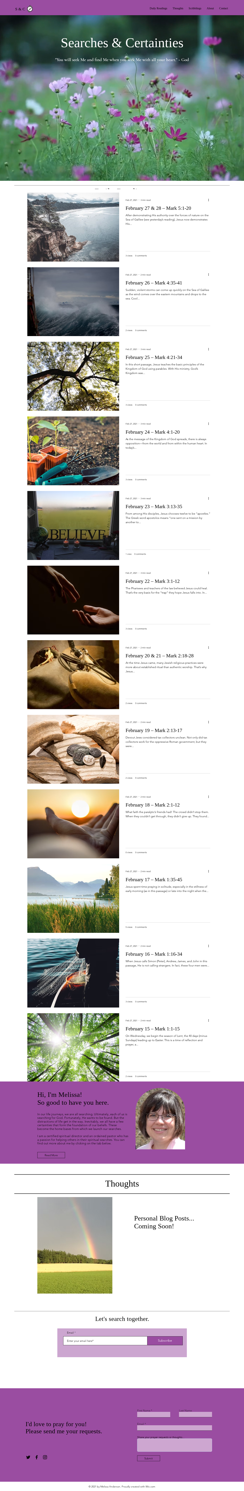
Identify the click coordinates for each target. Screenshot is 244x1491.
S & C (20, 9)
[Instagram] (45, 1457)
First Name (143, 1410)
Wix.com (150, 1486)
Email (70, 1332)
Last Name (185, 1410)
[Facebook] (36, 1457)
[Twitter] (28, 1457)
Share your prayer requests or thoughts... (161, 1437)
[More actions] (210, 200)
